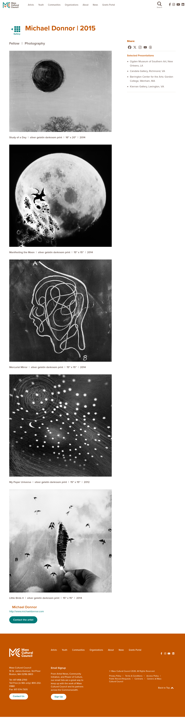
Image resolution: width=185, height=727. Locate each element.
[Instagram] (140, 47)
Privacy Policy (115, 676)
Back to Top (164, 687)
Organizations (71, 5)
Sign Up (58, 696)
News (95, 5)
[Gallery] (14, 29)
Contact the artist (23, 619)
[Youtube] (145, 47)
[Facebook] (129, 47)
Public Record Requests (120, 679)
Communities (54, 5)
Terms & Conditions (134, 676)
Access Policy (152, 676)
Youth (41, 5)
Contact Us (18, 696)
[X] (135, 47)
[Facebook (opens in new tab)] (168, 5)
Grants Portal (108, 5)
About (85, 5)
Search (159, 7)
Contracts (139, 679)
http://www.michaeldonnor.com (26, 611)
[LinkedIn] (183, 5)
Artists (31, 5)
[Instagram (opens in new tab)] (173, 5)
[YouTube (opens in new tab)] (178, 5)
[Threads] (150, 47)
